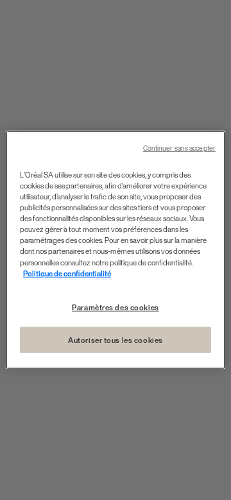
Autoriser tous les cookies (115, 339)
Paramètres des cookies (115, 306)
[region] (115, 250)
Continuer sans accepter (179, 148)
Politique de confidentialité (67, 272)
